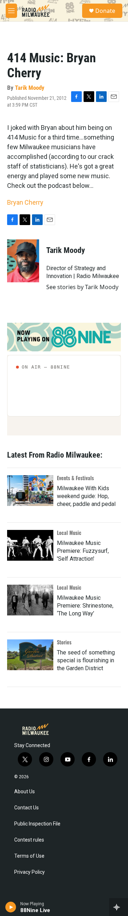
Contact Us (26, 807)
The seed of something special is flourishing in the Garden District (86, 660)
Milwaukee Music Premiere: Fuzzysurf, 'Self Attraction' (83, 551)
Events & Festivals (75, 478)
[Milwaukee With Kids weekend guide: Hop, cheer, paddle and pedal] (30, 490)
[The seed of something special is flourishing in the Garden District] (30, 654)
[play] (10, 907)
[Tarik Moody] (23, 260)
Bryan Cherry (25, 202)
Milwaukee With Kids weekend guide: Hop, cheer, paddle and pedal (86, 496)
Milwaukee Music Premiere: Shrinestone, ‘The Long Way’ (85, 605)
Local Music (69, 532)
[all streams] (118, 907)
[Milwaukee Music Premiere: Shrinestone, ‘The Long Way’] (30, 600)
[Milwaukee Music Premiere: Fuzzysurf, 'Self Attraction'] (30, 545)
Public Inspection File (37, 824)
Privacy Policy (29, 872)
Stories (64, 642)
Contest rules (29, 840)
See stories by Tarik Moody (82, 287)
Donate (105, 11)
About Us (24, 791)
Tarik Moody (29, 87)
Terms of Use (29, 856)
